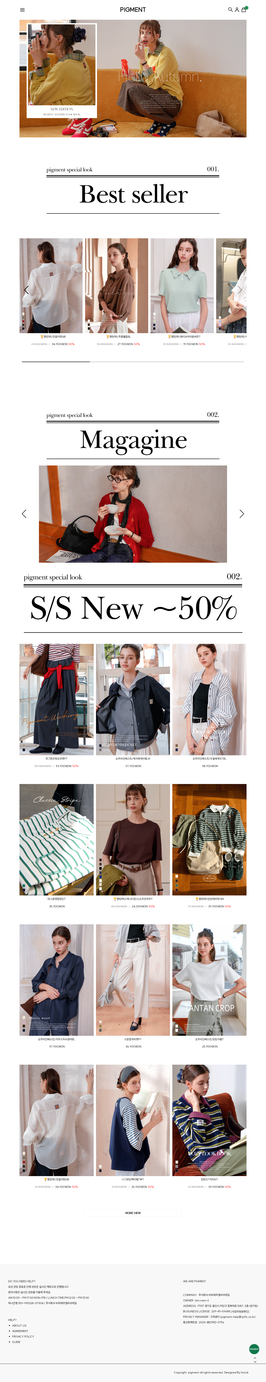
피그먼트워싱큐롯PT (57, 758)
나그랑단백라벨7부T (133, 1179)
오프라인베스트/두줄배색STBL (209, 758)
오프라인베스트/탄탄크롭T (209, 1039)
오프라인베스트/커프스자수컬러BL (56, 1039)
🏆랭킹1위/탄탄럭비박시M (209, 899)
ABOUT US (19, 1325)
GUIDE (16, 1342)
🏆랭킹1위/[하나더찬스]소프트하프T (133, 899)
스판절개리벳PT (133, 1039)
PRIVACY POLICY (23, 1336)
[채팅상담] (254, 1349)
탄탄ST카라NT (209, 1179)
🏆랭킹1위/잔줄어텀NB (53, 336)
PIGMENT (133, 9)
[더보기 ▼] (133, 1213)
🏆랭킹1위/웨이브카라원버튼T (184, 336)
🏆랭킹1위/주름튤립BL (118, 336)
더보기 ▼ (133, 1213)
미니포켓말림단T (57, 899)
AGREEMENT (20, 1331)
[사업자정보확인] (240, 1311)
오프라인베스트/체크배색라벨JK (132, 758)
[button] (26, 290)
